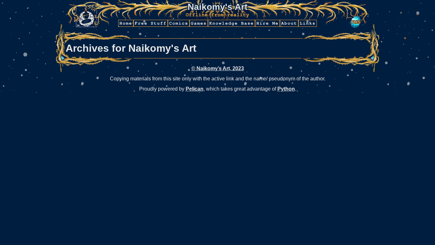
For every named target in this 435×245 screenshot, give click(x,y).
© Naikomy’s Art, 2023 (217, 68)
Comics (178, 23)
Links (308, 23)
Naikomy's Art (217, 7)
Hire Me (267, 23)
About (289, 23)
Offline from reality (217, 14)
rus (356, 21)
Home (125, 23)
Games (199, 23)
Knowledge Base (231, 23)
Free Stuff (151, 23)
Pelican (194, 89)
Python (286, 89)
